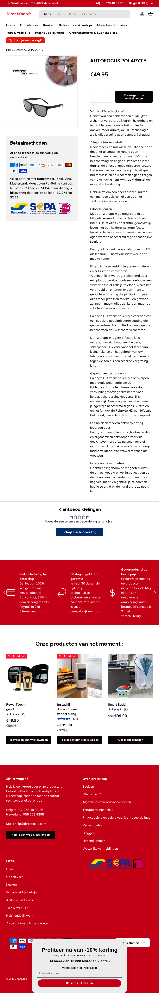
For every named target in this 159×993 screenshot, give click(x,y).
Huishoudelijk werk (49, 33)
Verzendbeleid (93, 825)
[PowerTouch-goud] (28, 676)
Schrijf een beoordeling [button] (79, 532)
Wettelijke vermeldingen (100, 848)
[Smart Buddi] (130, 676)
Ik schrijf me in (79, 983)
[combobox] (84, 14)
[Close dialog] (122, 943)
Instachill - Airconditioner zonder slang (67, 709)
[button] (150, 14)
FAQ (97, 3)
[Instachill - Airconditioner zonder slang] (79, 676)
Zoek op (88, 786)
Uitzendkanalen (94, 841)
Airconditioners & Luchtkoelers (93, 33)
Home (10, 25)
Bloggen (89, 833)
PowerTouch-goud (16, 707)
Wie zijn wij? (92, 794)
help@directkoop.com (30, 824)
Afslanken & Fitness (112, 25)
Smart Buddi (117, 704)
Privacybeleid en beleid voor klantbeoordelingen (117, 817)
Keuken (48, 25)
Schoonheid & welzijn (75, 25)
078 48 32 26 (114, 3)
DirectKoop (21, 978)
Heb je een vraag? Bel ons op (30, 834)
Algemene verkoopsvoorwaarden (107, 802)
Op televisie (29, 25)
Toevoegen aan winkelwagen (134, 96)
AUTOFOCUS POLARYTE (29, 50)
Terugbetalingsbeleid (98, 810)
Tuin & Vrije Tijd (18, 33)
